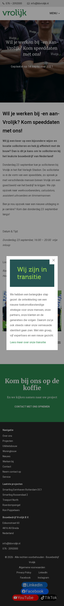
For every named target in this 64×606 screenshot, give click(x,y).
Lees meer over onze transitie (28, 342)
